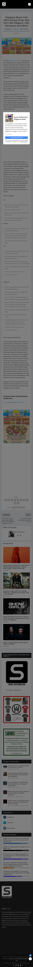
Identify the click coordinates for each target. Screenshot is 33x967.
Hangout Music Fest (14, 61)
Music (10, 31)
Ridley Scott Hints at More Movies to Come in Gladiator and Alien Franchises (19, 793)
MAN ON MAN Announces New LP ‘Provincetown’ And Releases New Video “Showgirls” (16, 618)
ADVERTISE (15, 963)
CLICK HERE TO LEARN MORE (13, 690)
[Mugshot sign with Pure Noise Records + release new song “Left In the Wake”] (16, 581)
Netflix (21, 805)
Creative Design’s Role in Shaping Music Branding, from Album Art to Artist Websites (18, 774)
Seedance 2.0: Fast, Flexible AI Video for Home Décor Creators (18, 766)
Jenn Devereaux (15, 29)
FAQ (20, 963)
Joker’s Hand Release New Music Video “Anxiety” (15, 643)
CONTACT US (25, 963)
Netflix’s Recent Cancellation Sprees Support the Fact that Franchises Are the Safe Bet (18, 802)
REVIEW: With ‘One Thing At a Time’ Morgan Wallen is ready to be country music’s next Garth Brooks (16, 839)
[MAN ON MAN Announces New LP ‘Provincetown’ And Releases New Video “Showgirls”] (16, 606)
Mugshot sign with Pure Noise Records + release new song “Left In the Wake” (16, 592)
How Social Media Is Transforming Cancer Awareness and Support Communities (18, 783)
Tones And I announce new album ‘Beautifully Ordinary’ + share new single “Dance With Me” (16, 566)
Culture (17, 769)
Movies (21, 796)
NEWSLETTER (7, 963)
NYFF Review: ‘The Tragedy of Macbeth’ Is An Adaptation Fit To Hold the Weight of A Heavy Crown (16, 855)
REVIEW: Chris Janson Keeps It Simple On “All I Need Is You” (16, 847)
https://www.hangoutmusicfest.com (13, 402)
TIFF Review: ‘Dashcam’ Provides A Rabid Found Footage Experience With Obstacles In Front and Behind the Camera (16, 864)
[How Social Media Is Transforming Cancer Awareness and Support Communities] (5, 783)
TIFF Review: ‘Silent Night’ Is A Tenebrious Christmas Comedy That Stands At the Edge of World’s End (16, 872)
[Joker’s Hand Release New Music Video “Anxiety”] (16, 632)
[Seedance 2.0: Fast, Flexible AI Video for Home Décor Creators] (5, 767)
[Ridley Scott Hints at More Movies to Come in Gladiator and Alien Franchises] (5, 792)
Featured (5, 31)
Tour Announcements (19, 31)
